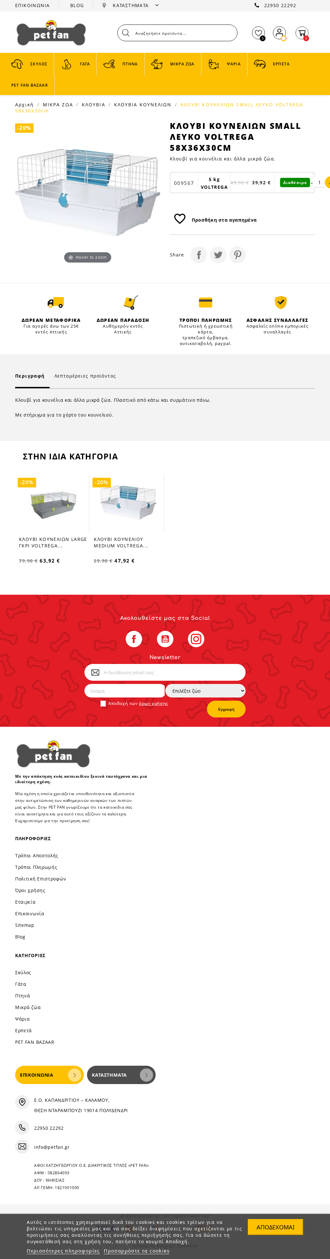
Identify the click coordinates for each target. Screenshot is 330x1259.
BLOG (77, 5)
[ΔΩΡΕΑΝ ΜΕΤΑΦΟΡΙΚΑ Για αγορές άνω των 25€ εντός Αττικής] (56, 302)
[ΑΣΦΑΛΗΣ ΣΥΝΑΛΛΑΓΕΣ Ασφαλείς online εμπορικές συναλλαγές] (281, 302)
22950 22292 (280, 5)
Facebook (134, 639)
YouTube (165, 639)
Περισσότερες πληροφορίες (63, 1250)
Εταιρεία (25, 902)
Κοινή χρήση (198, 254)
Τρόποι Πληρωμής (36, 867)
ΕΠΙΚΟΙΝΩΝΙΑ (32, 5)
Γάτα (20, 984)
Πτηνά (22, 996)
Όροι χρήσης (30, 890)
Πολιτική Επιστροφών (40, 879)
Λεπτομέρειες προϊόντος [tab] (85, 376)
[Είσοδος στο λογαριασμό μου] (279, 32)
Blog (20, 937)
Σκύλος (23, 972)
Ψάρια (22, 1019)
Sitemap (24, 925)
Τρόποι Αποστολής (36, 855)
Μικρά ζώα (28, 1007)
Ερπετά (23, 1030)
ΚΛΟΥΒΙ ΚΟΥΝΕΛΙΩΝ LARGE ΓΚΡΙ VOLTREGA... (53, 542)
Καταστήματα (109, 1075)
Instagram (196, 639)
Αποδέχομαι (276, 1227)
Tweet (218, 254)
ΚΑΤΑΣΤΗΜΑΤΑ (131, 5)
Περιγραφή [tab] (30, 376)
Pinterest (237, 254)
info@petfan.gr (52, 1147)
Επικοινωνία (29, 913)
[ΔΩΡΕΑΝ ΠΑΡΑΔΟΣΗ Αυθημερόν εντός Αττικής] (131, 302)
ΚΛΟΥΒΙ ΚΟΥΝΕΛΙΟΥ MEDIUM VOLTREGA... (121, 542)
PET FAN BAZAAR (34, 1042)
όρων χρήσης (153, 703)
